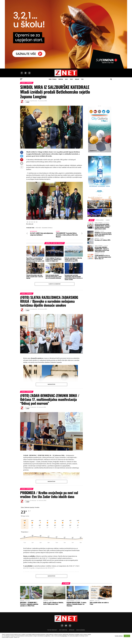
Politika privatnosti (52, 630)
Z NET (27, 102)
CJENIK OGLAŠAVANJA (80, 630)
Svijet (66, 79)
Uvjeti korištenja (63, 630)
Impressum (71, 630)
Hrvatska (61, 79)
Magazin (77, 79)
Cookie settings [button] (119, 636)
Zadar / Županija (52, 79)
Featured (38, 227)
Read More (64, 636)
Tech (82, 79)
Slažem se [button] (127, 635)
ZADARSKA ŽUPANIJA (47, 227)
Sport (71, 79)
